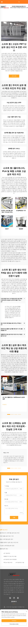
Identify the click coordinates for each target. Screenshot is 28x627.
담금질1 (21, 228)
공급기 (7, 228)
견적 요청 (14, 76)
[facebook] (14, 598)
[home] (14, 7)
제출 (14, 517)
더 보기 (4, 404)
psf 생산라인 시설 (20, 562)
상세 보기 (7, 203)
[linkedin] (10, 598)
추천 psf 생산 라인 (8, 562)
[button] (8, 414)
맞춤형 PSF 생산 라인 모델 (10, 556)
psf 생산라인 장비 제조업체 (10, 559)
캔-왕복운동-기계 (21, 210)
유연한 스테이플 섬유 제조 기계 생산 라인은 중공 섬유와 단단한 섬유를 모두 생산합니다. (7, 211)
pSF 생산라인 (7, 553)
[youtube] (18, 598)
